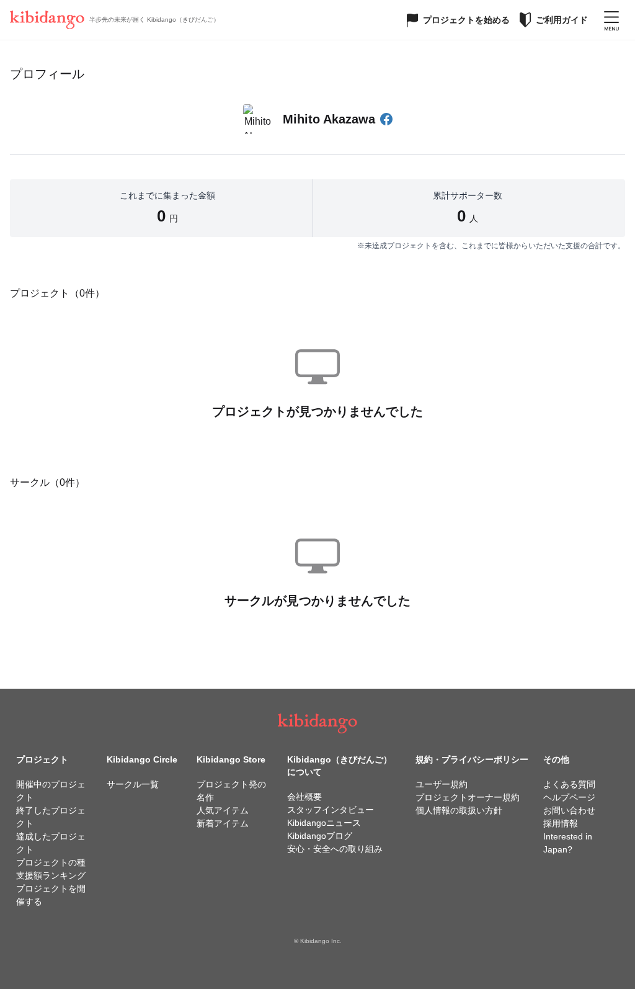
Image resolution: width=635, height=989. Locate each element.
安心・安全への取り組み (335, 849)
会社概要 (304, 797)
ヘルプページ (569, 797)
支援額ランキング (51, 875)
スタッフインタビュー (330, 810)
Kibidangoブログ (319, 836)
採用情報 (560, 823)
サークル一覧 (133, 784)
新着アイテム (223, 823)
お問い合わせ (569, 810)
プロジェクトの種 (51, 862)
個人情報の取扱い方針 (458, 810)
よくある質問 (569, 784)
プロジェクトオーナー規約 (467, 797)
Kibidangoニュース (324, 823)
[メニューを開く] (611, 20)
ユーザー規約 (441, 784)
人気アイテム (223, 810)
